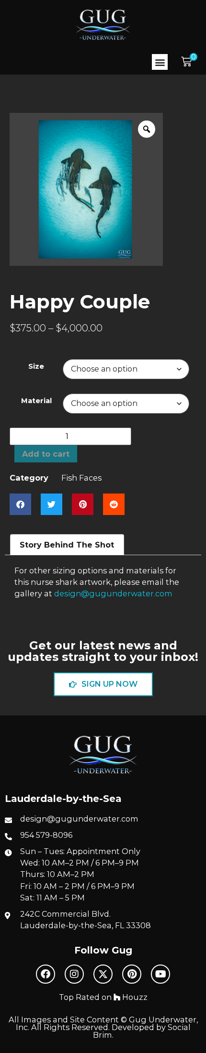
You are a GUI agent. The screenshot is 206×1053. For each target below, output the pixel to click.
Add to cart (45, 454)
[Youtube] (160, 974)
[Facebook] (45, 974)
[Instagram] (74, 974)
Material (36, 401)
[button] (160, 62)
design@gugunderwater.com (113, 593)
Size (36, 366)
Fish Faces (81, 478)
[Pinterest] (131, 974)
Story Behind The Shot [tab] (67, 544)
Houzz (134, 997)
